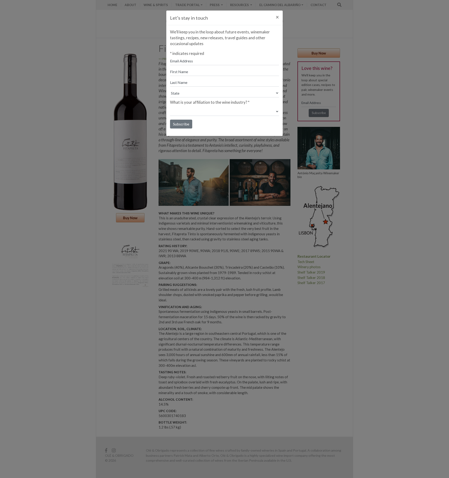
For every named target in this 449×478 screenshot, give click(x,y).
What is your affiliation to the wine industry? (210, 102)
